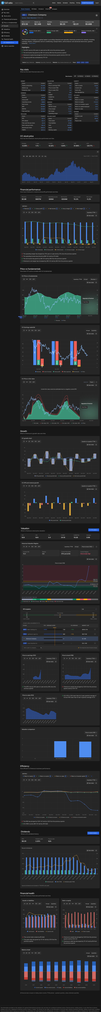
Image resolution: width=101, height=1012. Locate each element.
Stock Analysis (25, 9)
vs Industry (95, 76)
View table (91, 215)
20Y (39, 212)
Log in (97, 2)
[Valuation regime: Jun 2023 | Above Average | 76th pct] (49, 599)
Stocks (59, 2)
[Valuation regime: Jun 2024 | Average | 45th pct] (63, 599)
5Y (29, 212)
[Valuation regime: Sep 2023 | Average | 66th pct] (53, 599)
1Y (24, 212)
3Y (26, 212)
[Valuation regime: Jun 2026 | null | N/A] (93, 599)
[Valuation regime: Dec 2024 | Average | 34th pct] (71, 599)
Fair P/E (86, 382)
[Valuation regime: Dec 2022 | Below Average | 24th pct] (42, 599)
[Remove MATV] (95, 629)
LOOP (86, 62)
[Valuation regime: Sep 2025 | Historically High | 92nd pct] (82, 599)
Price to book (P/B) (87, 546)
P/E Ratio (34, 9)
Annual (85, 279)
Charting (72, 2)
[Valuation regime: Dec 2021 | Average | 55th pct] (27, 599)
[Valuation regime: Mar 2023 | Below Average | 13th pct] (45, 599)
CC (24, 15)
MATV (78, 62)
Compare (54, 9)
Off (75, 76)
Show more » (32, 43)
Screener (65, 2)
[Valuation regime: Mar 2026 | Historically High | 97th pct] (89, 599)
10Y (32, 212)
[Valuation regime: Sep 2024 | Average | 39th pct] (67, 599)
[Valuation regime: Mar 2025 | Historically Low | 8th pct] (74, 599)
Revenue (93, 279)
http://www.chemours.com (64, 62)
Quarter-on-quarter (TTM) (88, 441)
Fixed (91, 382)
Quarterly (94, 330)
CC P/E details (93, 529)
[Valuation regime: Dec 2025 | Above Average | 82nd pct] (85, 599)
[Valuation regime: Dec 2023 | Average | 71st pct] (56, 599)
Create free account (87, 2)
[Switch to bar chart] (71, 209)
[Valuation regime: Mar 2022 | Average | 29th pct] (31, 599)
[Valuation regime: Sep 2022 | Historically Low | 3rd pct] (38, 599)
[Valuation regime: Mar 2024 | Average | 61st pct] (60, 599)
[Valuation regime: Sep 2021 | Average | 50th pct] (23, 599)
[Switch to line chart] (30, 209)
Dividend (41, 9)
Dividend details (92, 833)
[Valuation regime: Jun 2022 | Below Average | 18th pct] (34, 599)
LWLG (82, 62)
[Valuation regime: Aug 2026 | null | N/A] (96, 599)
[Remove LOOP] (95, 643)
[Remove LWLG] (95, 634)
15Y (36, 212)
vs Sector (87, 76)
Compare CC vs (9, 42)
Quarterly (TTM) (91, 212)
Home (53, 2)
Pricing (78, 2)
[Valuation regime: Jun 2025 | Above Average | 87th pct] (78, 599)
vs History (80, 76)
